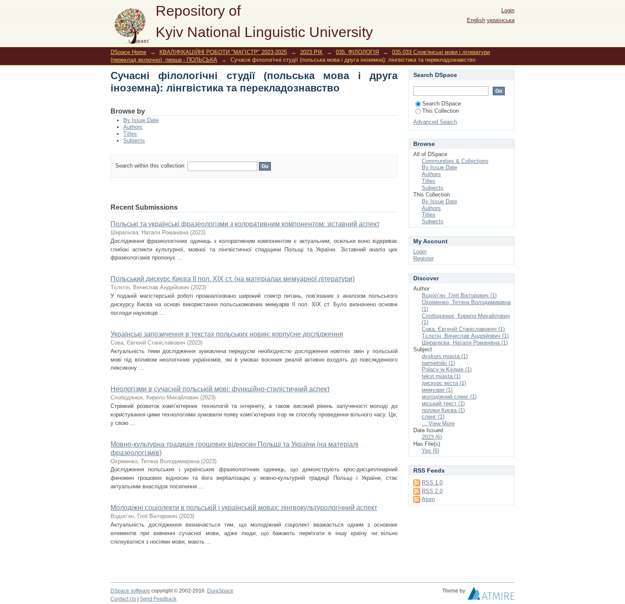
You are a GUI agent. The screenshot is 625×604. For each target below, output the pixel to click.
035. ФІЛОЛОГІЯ (357, 52)
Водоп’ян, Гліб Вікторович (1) (459, 295)
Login (507, 10)
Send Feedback (158, 599)
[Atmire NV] (491, 595)
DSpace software (130, 591)
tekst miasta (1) (441, 376)
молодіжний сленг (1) (449, 396)
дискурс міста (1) (444, 383)
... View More (438, 423)
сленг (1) (433, 416)
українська (500, 20)
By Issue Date (141, 120)
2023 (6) (432, 437)
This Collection (440, 111)
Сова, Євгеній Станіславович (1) (463, 329)
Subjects (134, 140)
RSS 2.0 (432, 491)
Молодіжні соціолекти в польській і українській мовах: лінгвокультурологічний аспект (244, 507)
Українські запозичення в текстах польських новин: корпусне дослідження (227, 334)
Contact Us (123, 599)
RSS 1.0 (432, 482)
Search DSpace (441, 103)
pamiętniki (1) (438, 363)
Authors (132, 127)
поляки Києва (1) (443, 410)
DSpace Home (128, 52)
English (476, 20)
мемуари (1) (437, 390)
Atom (428, 499)
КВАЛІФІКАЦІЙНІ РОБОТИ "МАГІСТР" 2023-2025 (223, 52)
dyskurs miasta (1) (445, 356)
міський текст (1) (443, 403)
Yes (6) (430, 450)
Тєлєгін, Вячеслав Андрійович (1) (465, 336)
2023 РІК (311, 52)
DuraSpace (220, 591)
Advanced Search (435, 122)
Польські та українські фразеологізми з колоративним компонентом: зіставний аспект (245, 224)
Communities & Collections (455, 161)
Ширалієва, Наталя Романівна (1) (465, 342)
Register (423, 258)
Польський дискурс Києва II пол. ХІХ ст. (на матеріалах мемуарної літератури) (233, 278)
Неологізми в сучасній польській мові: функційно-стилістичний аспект (220, 389)
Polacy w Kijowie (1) (447, 369)
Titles (130, 134)
